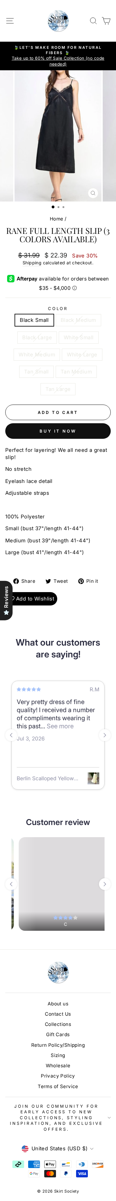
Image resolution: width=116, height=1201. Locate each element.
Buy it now (58, 431)
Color (58, 308)
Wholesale (58, 1066)
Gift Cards (58, 1034)
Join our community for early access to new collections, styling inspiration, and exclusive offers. (56, 1118)
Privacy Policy (58, 1076)
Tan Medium (76, 372)
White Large (82, 354)
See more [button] (59, 726)
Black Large (37, 337)
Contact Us (58, 1014)
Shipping (32, 262)
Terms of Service (58, 1086)
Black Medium (78, 320)
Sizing (58, 1055)
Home (56, 219)
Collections (58, 1024)
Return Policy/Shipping (58, 1045)
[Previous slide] (11, 735)
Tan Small (36, 372)
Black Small (34, 320)
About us (58, 1004)
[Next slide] (105, 735)
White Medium (37, 354)
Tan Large (58, 389)
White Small (79, 337)
